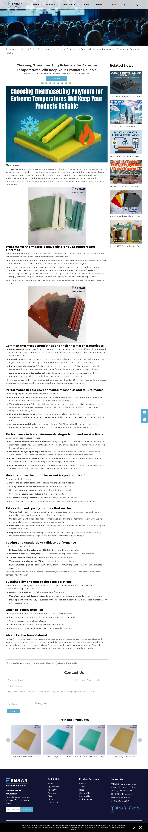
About (86, 4)
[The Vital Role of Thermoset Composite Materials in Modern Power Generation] (126, 112)
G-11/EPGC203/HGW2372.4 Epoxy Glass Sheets (26, 757)
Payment (52, 793)
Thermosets (11, 585)
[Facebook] (112, 807)
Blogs (99, 4)
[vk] (138, 807)
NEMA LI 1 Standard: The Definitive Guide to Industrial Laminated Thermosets (126, 186)
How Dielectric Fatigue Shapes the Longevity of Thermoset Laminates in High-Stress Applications (126, 156)
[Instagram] (129, 807)
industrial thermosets (67, 663)
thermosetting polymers (70, 169)
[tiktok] (112, 811)
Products (50, 4)
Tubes (82, 787)
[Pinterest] (134, 807)
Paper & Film (85, 796)
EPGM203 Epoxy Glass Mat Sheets (122, 757)
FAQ (50, 796)
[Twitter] (121, 807)
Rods (81, 790)
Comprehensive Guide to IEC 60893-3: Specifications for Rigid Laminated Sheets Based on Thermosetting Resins (126, 216)
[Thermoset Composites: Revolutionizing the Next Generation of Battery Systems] (126, 82)
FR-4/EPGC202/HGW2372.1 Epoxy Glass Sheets (90, 757)
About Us (52, 790)
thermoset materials (43, 663)
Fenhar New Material (15, 639)
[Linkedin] (116, 807)
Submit (13, 711)
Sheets (82, 784)
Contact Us (53, 802)
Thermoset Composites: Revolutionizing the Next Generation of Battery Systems (126, 96)
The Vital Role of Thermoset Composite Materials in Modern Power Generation (126, 126)
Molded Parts (85, 799)
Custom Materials (87, 793)
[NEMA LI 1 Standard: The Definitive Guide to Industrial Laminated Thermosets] (126, 172)
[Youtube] (125, 807)
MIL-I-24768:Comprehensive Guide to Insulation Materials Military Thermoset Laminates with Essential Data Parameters (126, 246)
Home (36, 4)
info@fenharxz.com (123, 794)
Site (87, 74)
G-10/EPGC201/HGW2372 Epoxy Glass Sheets (58, 757)
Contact (113, 4)
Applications (69, 4)
